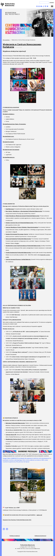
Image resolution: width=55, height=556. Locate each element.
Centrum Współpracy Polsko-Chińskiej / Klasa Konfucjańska (22, 227)
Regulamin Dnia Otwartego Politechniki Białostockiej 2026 (17, 520)
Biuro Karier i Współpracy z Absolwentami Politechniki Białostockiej (24, 211)
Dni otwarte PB (8, 4)
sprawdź (38, 427)
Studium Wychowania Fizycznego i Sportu (17, 234)
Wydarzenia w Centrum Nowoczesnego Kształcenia (22, 45)
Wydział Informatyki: (8, 142)
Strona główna (6, 40)
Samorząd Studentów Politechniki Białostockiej (18, 239)
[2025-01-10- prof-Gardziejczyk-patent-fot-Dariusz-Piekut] (36, 384)
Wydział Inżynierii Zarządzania (11, 149)
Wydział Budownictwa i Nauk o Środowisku (14, 124)
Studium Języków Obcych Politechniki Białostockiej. (20, 222)
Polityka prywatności (15, 536)
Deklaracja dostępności (40, 536)
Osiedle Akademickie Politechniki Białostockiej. (18, 252)
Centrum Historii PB (11, 434)
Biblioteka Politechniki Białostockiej (15, 423)
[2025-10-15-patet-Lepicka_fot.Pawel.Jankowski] (18, 396)
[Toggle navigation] (52, 6)
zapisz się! (39, 515)
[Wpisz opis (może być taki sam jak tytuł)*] (27, 295)
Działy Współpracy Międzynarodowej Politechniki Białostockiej (22, 216)
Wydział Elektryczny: (8, 136)
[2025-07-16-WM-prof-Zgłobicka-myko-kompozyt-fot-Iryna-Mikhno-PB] (18, 384)
